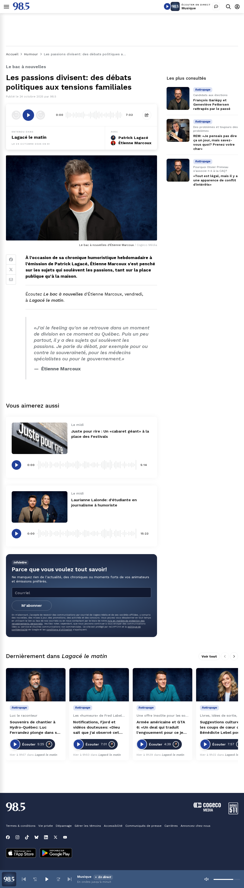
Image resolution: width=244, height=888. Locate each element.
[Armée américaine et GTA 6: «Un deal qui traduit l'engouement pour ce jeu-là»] (162, 685)
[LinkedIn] (46, 837)
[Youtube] (65, 837)
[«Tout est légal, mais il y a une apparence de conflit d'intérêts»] (178, 170)
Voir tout (209, 656)
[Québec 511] (233, 813)
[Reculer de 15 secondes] (16, 115)
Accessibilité (113, 825)
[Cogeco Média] (207, 810)
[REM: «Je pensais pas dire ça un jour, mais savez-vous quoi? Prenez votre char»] (178, 130)
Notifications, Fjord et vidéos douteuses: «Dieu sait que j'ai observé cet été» (96, 727)
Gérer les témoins (88, 825)
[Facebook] (11, 260)
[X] (55, 837)
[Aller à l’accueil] (21, 8)
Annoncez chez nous (195, 825)
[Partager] (146, 115)
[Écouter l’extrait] (28, 115)
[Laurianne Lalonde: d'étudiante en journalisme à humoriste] (39, 507)
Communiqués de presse (143, 825)
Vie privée (45, 825)
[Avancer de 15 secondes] (40, 115)
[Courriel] (11, 280)
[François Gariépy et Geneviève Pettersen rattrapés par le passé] (178, 98)
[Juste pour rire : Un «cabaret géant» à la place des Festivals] (39, 438)
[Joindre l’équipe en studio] (216, 6)
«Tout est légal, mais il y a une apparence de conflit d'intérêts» (215, 180)
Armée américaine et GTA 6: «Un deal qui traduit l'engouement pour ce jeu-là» (162, 727)
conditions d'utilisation (59, 629)
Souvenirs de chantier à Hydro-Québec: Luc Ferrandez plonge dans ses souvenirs (35, 727)
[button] (24, 879)
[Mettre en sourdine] (206, 879)
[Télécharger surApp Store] (21, 853)
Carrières (171, 825)
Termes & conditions (21, 825)
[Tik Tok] (27, 837)
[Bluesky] (36, 837)
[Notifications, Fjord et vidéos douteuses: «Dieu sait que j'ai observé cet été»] (99, 685)
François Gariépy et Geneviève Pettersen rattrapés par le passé (211, 104)
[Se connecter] (237, 6)
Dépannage (64, 825)
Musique (189, 8)
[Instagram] (17, 837)
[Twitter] (11, 270)
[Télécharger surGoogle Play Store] (56, 853)
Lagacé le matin (29, 137)
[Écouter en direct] (167, 6)
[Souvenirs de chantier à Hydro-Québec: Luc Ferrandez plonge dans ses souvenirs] (36, 685)
